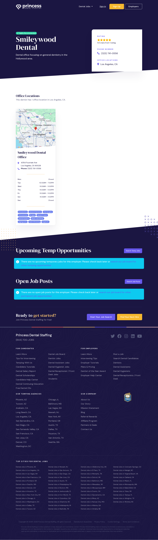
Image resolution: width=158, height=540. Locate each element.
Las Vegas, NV (55, 408)
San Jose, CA (22, 437)
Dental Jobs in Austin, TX (57, 481)
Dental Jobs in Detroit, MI (90, 477)
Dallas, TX (52, 429)
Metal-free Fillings (37, 218)
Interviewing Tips (89, 358)
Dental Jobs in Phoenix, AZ (26, 467)
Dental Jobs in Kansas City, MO (92, 502)
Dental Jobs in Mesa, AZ (90, 498)
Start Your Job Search (101, 317)
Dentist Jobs (54, 358)
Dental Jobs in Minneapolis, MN (125, 484)
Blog (83, 412)
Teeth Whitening (34, 222)
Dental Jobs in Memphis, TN (91, 474)
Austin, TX (53, 425)
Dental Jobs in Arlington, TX (123, 498)
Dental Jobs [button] (85, 6)
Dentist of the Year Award (93, 371)
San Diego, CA (22, 425)
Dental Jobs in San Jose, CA (59, 477)
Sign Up (116, 6)
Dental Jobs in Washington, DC (27, 502)
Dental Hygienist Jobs (58, 366)
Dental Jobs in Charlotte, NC (59, 502)
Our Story (85, 403)
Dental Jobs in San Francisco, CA (28, 477)
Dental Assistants (121, 366)
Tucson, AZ (21, 403)
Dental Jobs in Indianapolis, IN (59, 505)
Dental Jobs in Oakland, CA (123, 477)
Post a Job (118, 354)
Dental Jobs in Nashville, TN (58, 509)
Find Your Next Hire (129, 317)
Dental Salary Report (26, 371)
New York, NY (54, 416)
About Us (85, 399)
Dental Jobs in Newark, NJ (58, 467)
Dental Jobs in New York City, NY (28, 495)
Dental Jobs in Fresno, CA (90, 491)
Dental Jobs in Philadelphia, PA (59, 484)
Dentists (117, 362)
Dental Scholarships (25, 375)
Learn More (21, 354)
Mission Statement (90, 408)
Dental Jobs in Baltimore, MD (92, 481)
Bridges (32, 215)
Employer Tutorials (90, 362)
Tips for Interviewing (26, 358)
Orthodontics (23, 215)
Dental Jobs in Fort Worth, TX (59, 495)
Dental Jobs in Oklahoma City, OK (93, 467)
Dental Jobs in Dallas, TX (25, 505)
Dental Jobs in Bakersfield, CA (124, 488)
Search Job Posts (133, 282)
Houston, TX (54, 433)
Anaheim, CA (22, 408)
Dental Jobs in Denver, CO (26, 488)
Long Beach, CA (23, 412)
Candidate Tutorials (25, 366)
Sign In (103, 6)
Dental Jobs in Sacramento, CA (93, 495)
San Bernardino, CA (25, 420)
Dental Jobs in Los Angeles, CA (27, 470)
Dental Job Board (56, 354)
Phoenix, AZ (21, 399)
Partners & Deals (89, 425)
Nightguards (23, 222)
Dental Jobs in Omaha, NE (91, 509)
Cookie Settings (114, 522)
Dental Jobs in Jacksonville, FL (59, 491)
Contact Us (86, 429)
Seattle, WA (54, 442)
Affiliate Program (89, 420)
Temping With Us (24, 362)
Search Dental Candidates (126, 358)
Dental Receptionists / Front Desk (127, 377)
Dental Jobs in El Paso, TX (90, 470)
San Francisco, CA (24, 433)
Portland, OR (54, 420)
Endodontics (23, 212)
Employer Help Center (91, 375)
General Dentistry (35, 212)
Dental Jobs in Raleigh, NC (123, 470)
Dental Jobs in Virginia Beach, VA (125, 474)
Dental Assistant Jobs (59, 362)
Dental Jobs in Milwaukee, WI (92, 484)
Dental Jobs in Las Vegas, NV (27, 474)
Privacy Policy (99, 522)
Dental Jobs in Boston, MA (58, 488)
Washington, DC (23, 446)
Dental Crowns (42, 215)
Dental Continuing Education (29, 384)
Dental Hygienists (121, 371)
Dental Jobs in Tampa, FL (122, 495)
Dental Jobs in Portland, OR (26, 481)
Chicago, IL (53, 399)
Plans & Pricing (88, 366)
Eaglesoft (45, 222)
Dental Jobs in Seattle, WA (26, 484)
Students (52, 378)
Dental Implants (24, 218)
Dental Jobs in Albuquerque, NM (93, 488)
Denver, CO (21, 442)
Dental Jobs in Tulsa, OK (122, 491)
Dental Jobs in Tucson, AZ (25, 509)
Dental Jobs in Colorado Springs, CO (127, 467)
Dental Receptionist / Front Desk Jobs (61, 373)
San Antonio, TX (56, 437)
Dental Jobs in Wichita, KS (123, 502)
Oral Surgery (48, 212)
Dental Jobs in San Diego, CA (59, 474)
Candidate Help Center (27, 379)
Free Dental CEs (23, 388)
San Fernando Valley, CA (27, 429)
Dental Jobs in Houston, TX (26, 491)
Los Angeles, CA (23, 416)
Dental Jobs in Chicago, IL (25, 498)
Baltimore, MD (55, 403)
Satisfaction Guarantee (83, 522)
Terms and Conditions (131, 522)
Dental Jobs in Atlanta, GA (91, 505)
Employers (134, 6)
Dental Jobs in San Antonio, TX (60, 470)
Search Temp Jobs (133, 251)
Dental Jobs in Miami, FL (122, 481)
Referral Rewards (89, 416)
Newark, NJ (53, 412)
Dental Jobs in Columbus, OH (59, 498)
